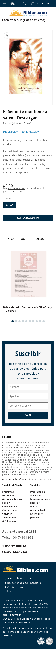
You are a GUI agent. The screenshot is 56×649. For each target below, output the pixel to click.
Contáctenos (15, 587)
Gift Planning (9, 521)
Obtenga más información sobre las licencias (27, 479)
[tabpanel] (28, 156)
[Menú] (4, 3)
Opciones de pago (12, 499)
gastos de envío (16, 188)
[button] (37, 3)
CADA (11, 205)
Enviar (28, 415)
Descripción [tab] (10, 131)
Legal (10, 591)
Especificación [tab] (30, 131)
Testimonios (9, 517)
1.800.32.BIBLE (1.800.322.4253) (23, 20)
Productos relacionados (28, 238)
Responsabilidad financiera (24, 582)
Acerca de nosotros (19, 578)
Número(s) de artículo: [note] (17, 123)
